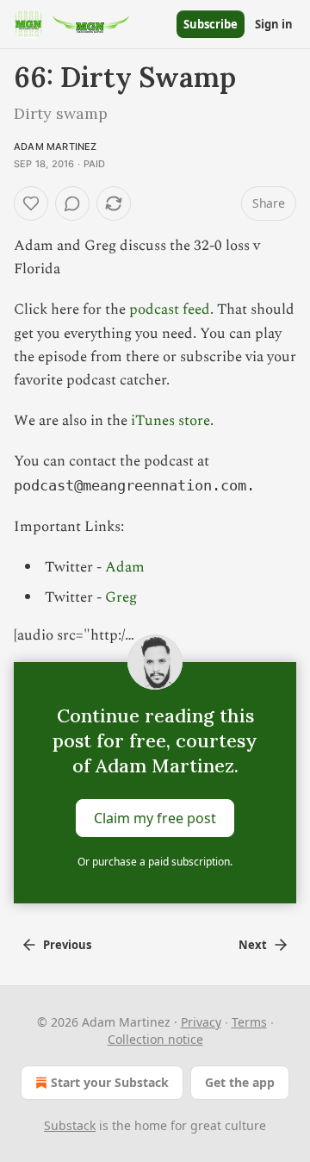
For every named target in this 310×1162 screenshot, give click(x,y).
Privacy (201, 1022)
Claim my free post (155, 817)
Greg (121, 597)
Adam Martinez (55, 147)
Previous (67, 945)
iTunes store (170, 420)
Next (253, 945)
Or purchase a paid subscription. (155, 861)
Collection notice (155, 1039)
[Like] (31, 203)
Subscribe (210, 24)
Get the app (240, 1082)
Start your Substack (110, 1082)
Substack (70, 1125)
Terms (249, 1022)
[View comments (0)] (72, 203)
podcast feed (169, 309)
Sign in (274, 24)
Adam (125, 567)
